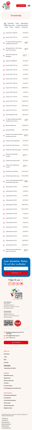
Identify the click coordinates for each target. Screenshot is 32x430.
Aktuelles (7, 354)
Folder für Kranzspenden (17, 140)
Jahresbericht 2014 (17, 231)
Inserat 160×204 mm (17, 92)
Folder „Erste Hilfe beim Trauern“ (16, 166)
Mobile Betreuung (8, 375)
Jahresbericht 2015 (17, 227)
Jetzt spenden (21, 5)
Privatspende (7, 397)
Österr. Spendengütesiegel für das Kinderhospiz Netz (17, 181)
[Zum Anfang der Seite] (29, 420)
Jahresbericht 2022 (17, 195)
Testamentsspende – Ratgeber (16, 55)
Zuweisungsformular (17, 114)
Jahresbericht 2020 (17, 204)
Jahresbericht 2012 (17, 240)
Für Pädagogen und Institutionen (12, 388)
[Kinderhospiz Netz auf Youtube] (21, 283)
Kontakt (6, 362)
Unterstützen (8, 393)
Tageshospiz (7, 378)
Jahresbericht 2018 (17, 213)
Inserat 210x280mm (17, 61)
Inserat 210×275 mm (17, 74)
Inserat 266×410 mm (17, 70)
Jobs (5, 357)
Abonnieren (15, 273)
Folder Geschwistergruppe (17, 149)
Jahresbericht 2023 (17, 191)
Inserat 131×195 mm (17, 96)
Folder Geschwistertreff (17, 160)
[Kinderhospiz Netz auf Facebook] (9, 283)
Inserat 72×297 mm (17, 110)
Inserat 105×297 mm (17, 101)
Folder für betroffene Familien (16, 155)
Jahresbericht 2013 (17, 236)
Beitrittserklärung (17, 125)
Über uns (6, 351)
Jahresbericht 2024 (17, 186)
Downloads (7, 365)
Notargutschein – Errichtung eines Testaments (17, 49)
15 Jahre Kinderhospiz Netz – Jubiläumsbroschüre (17, 120)
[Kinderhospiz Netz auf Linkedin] (17, 283)
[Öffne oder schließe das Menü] (29, 5)
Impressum (13, 414)
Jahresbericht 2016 (17, 222)
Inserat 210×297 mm (17, 37)
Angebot (6, 373)
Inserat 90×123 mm (17, 105)
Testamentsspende (9, 405)
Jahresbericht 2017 (17, 218)
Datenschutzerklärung (22, 414)
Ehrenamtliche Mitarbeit (10, 395)
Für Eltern (6, 383)
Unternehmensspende (10, 400)
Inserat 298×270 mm (17, 65)
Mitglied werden (8, 408)
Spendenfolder (17, 130)
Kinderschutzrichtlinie (17, 171)
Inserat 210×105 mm (17, 87)
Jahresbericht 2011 (17, 245)
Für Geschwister (8, 385)
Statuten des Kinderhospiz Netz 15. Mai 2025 (17, 250)
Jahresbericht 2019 (17, 209)
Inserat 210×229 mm (17, 79)
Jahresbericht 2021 (17, 200)
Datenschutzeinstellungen (7, 415)
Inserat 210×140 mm (17, 83)
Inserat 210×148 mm (17, 33)
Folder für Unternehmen (17, 145)
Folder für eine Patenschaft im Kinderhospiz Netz (17, 135)
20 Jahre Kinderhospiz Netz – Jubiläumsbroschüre (17, 42)
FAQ (5, 359)
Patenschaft (7, 403)
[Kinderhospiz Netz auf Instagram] (13, 283)
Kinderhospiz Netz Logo (17, 176)
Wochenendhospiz (9, 380)
